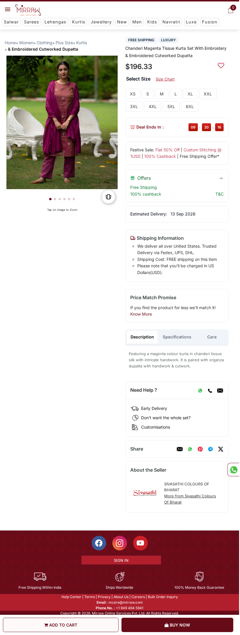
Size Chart (165, 79)
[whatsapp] (190, 449)
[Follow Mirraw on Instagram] (119, 543)
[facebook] (210, 449)
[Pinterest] (200, 449)
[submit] (221, 64)
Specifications (177, 336)
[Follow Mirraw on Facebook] (99, 543)
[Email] (220, 390)
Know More (141, 313)
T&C (219, 193)
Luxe (191, 21)
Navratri (171, 21)
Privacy (104, 597)
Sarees (31, 21)
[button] (50, 199)
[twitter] (221, 449)
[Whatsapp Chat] (233, 469)
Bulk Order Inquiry (163, 597)
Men (137, 21)
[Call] (210, 390)
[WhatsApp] (200, 390)
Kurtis (78, 21)
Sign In (121, 560)
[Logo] (28, 10)
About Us (121, 597)
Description (142, 336)
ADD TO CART (62, 624)
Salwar (11, 21)
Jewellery (101, 21)
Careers (138, 597)
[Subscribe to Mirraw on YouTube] (140, 543)
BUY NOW (179, 624)
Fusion (209, 21)
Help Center (71, 597)
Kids (152, 21)
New (122, 21)
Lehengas (55, 21)
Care (212, 336)
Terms (89, 597)
